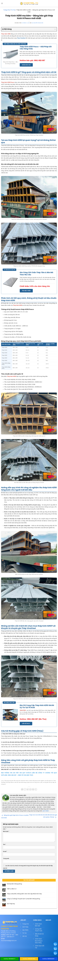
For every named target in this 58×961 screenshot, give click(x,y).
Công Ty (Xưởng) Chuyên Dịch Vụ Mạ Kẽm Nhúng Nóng (23, 898)
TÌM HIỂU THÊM (26, 290)
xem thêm (46, 811)
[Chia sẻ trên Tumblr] (36, 789)
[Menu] (2, 3)
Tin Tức (13, 10)
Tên (4, 844)
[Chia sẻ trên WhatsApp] (22, 789)
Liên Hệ (24, 936)
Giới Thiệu (25, 927)
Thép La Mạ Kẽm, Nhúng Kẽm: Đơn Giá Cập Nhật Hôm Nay (24, 893)
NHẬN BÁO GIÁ (26, 64)
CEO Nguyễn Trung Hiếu (37, 22)
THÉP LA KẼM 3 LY (11, 889)
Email (5, 851)
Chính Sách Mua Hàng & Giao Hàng (38, 940)
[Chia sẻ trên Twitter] (27, 789)
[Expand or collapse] (55, 29)
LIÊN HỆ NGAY (26, 723)
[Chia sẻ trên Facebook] (25, 789)
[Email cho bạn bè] (30, 789)
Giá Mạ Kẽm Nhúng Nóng (14, 884)
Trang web (6, 858)
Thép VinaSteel (21, 38)
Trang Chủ (6, 10)
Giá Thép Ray (11, 903)
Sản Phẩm (25, 930)
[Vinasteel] (29, 3)
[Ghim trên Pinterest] (33, 789)
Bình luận (6, 831)
